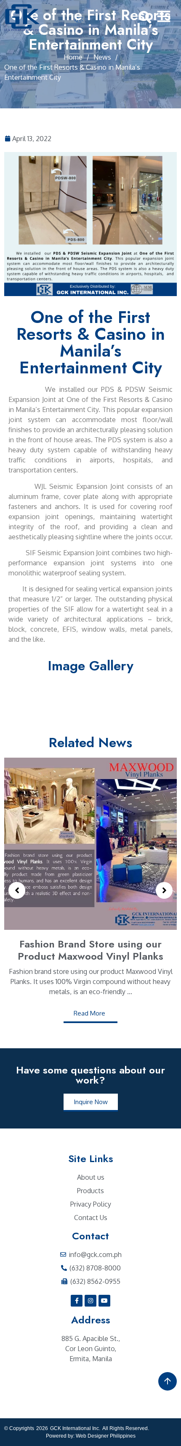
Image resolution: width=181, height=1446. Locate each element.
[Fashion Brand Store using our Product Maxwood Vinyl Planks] (90, 844)
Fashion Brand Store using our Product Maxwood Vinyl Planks (90, 950)
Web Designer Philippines (106, 1436)
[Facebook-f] (77, 1301)
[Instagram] (90, 1301)
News (102, 57)
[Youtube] (104, 1301)
